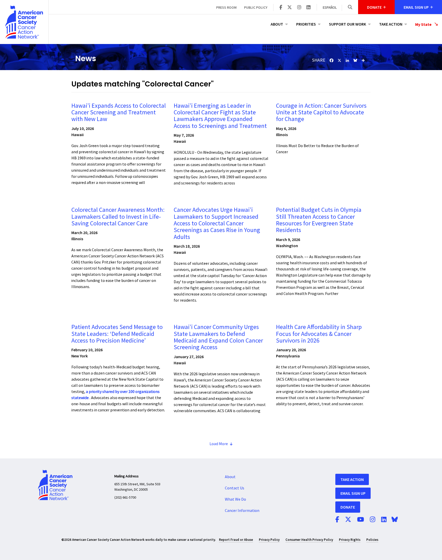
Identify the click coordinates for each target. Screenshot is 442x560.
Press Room (226, 7)
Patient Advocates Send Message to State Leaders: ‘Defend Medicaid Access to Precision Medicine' (117, 334)
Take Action (390, 24)
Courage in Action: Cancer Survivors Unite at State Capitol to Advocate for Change (321, 112)
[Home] (24, 22)
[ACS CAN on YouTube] (360, 519)
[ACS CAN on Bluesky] (395, 519)
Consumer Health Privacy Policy (309, 539)
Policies (372, 539)
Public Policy (255, 7)
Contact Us (234, 488)
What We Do (235, 499)
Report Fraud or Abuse (236, 539)
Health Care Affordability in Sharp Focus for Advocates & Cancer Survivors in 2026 (319, 334)
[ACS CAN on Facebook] (280, 8)
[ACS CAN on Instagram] (299, 8)
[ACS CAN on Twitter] (289, 8)
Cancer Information (242, 510)
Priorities (306, 24)
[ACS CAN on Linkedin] (308, 8)
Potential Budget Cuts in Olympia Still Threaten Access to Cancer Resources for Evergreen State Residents (318, 220)
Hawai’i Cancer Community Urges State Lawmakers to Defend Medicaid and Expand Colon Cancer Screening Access (218, 337)
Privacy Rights (349, 539)
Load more (218, 443)
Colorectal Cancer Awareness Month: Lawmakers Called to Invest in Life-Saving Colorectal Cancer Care (117, 216)
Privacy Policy (269, 539)
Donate (347, 507)
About (277, 24)
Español (330, 7)
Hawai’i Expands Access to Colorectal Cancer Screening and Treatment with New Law (118, 112)
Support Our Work (347, 24)
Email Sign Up (353, 493)
